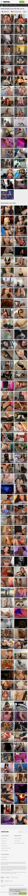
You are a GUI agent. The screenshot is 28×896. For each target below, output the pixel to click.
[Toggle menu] (1, 2)
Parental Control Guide (5, 848)
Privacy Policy (4, 838)
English (21, 831)
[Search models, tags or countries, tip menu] (26, 5)
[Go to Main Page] (8, 1)
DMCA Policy (3, 843)
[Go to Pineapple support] (2, 881)
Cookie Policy (18, 890)
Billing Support (4, 859)
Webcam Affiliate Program (19, 843)
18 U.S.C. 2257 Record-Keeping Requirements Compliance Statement (12, 886)
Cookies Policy (4, 845)
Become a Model (17, 838)
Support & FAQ (4, 857)
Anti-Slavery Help (4, 850)
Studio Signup (17, 840)
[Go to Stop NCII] (9, 881)
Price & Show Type (17, 11)
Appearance (6, 11)
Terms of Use (4, 840)
